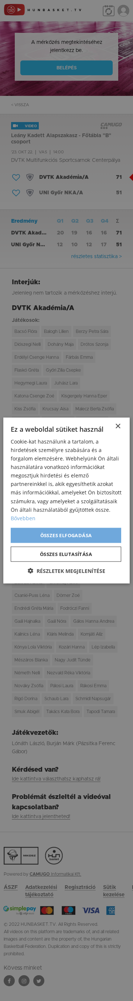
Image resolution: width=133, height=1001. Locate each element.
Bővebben (23, 517)
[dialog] (66, 500)
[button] (66, 570)
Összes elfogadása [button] (66, 535)
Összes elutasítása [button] (66, 554)
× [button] (117, 426)
